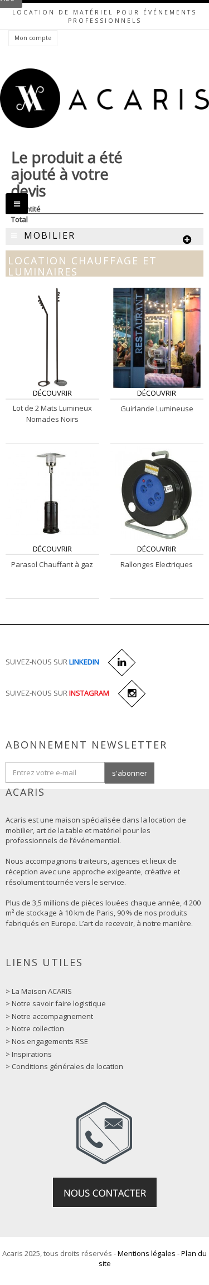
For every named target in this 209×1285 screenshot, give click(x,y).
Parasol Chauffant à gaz (52, 564)
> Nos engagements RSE (47, 1041)
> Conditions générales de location (64, 1066)
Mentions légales (147, 1253)
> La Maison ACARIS (39, 991)
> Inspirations (29, 1054)
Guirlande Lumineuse (156, 408)
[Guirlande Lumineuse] (156, 337)
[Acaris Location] (104, 98)
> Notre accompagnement (49, 1016)
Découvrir (52, 393)
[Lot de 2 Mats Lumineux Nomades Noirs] (52, 337)
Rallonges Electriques (156, 564)
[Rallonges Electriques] (156, 493)
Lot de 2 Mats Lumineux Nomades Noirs (52, 413)
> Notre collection (35, 1028)
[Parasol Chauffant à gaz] (52, 493)
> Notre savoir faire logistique (56, 1003)
